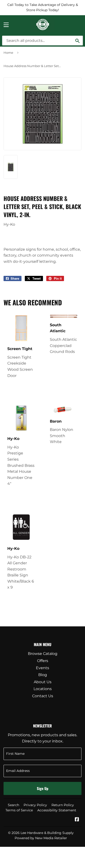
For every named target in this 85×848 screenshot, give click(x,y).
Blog (42, 675)
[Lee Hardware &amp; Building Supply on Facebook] (77, 820)
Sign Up (42, 788)
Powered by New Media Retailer (41, 838)
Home (8, 52)
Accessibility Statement (56, 810)
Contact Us (42, 696)
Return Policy (62, 805)
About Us (42, 682)
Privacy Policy (35, 805)
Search (13, 805)
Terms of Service (19, 810)
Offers (42, 660)
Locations (43, 689)
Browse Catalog (42, 653)
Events (42, 668)
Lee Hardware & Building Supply (47, 833)
